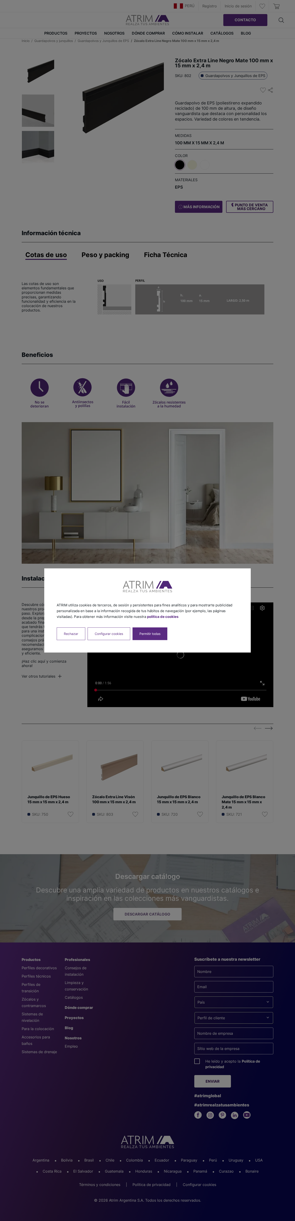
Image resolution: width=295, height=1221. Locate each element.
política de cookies (162, 616)
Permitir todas (149, 634)
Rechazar (71, 634)
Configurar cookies (109, 634)
